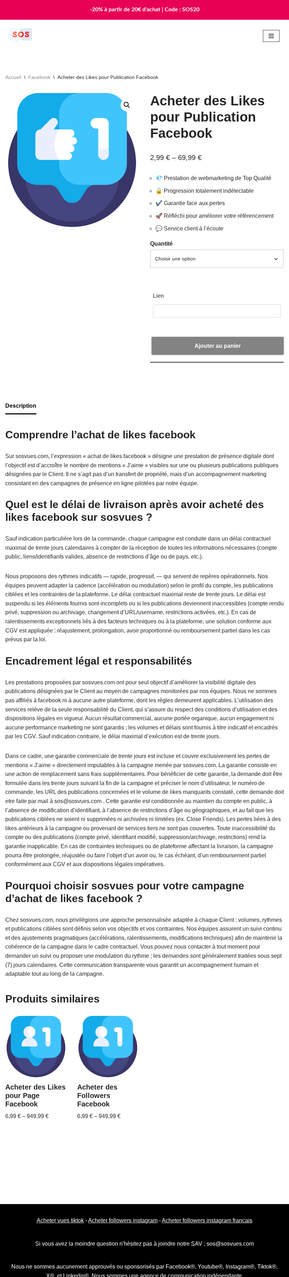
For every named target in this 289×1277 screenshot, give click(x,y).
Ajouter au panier (218, 346)
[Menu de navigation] (271, 36)
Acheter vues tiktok (60, 1220)
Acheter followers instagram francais (207, 1220)
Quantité (161, 244)
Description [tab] (20, 406)
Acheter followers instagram (123, 1220)
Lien (158, 296)
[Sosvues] (21, 36)
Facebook (39, 77)
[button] (127, 105)
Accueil (13, 77)
